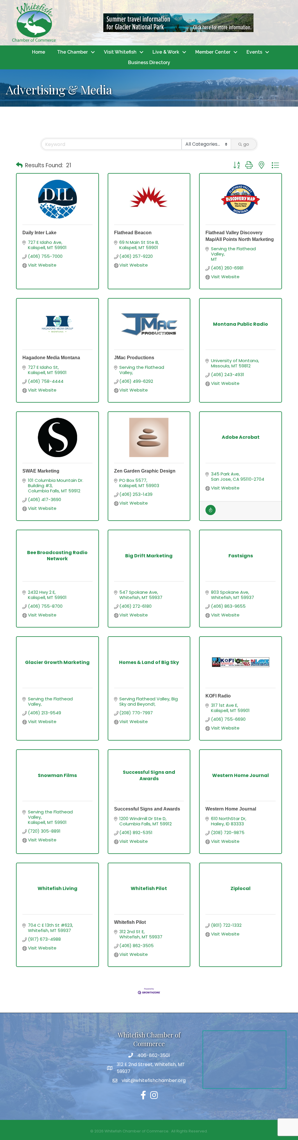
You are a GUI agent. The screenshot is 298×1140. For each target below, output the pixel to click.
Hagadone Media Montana (51, 357)
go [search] (246, 144)
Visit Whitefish (120, 52)
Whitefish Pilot (130, 922)
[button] (19, 165)
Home (38, 52)
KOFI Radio (218, 695)
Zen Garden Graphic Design (144, 470)
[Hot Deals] (210, 513)
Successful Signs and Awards (147, 808)
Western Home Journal (230, 808)
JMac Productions (134, 357)
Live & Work (165, 52)
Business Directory (149, 62)
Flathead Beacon (133, 232)
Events (254, 52)
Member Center (212, 52)
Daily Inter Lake (39, 232)
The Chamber (72, 52)
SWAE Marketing (40, 470)
